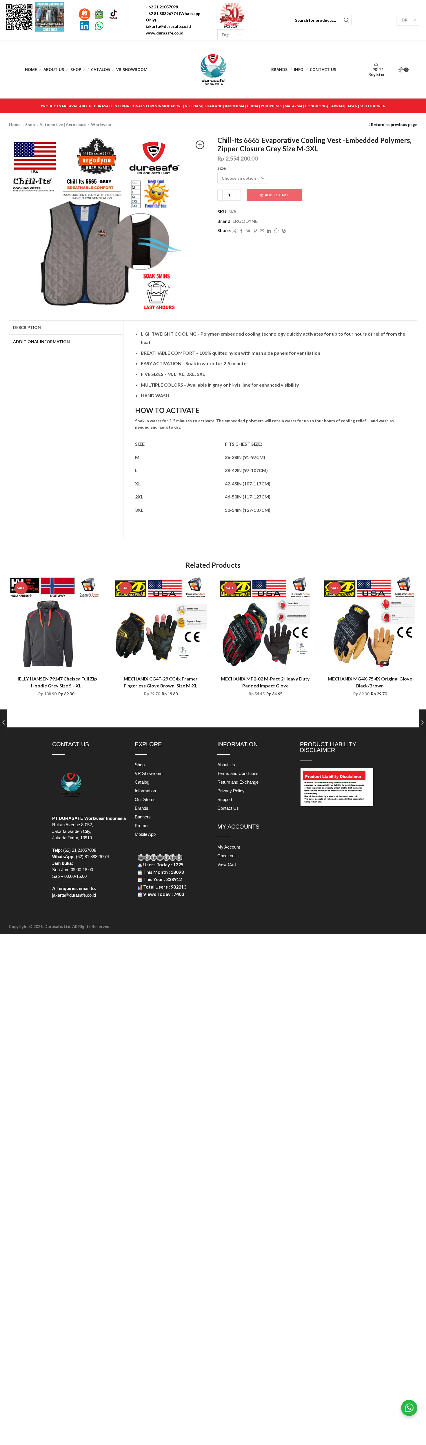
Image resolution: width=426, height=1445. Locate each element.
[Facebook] (241, 230)
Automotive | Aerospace (62, 124)
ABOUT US (53, 69)
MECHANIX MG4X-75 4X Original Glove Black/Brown (370, 682)
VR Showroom (132, 69)
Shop (75, 69)
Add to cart (277, 195)
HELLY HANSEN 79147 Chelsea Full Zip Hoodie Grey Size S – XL (56, 682)
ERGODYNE (245, 221)
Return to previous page (394, 124)
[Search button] (346, 20)
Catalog (100, 69)
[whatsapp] (276, 230)
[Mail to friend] (261, 230)
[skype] (283, 230)
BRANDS (279, 69)
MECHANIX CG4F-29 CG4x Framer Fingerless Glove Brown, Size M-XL (161, 682)
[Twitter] (234, 230)
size (221, 168)
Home (31, 69)
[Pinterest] (255, 230)
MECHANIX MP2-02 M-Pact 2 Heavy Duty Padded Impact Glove (265, 682)
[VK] (248, 230)
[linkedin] (269, 230)
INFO (298, 69)
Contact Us (323, 69)
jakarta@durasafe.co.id (74, 895)
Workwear (101, 124)
